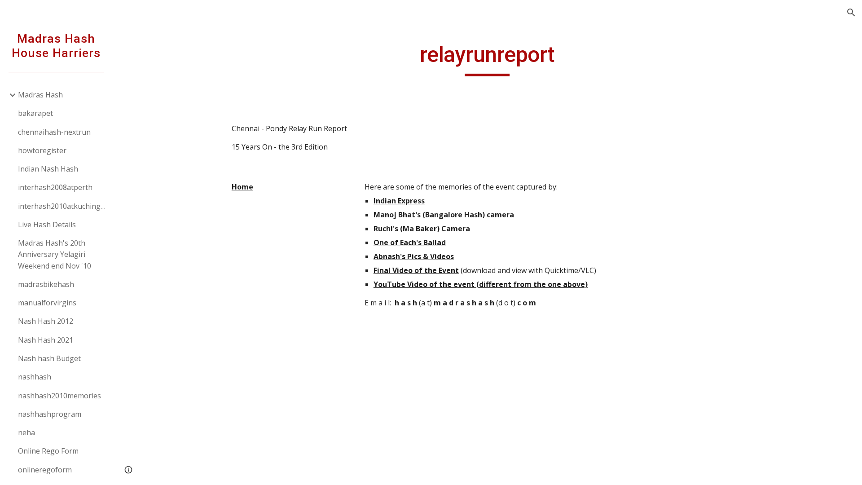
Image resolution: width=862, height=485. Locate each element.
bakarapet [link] (35, 113)
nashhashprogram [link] (49, 414)
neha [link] (26, 432)
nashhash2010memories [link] (59, 396)
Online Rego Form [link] (48, 451)
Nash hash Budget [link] (49, 358)
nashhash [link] (34, 377)
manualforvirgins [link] (47, 303)
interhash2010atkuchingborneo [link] (62, 206)
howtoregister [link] (42, 150)
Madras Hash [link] (40, 95)
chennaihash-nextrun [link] (54, 132)
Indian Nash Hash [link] (48, 169)
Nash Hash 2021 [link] (45, 340)
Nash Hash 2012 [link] (45, 321)
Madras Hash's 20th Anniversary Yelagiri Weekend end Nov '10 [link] (54, 254)
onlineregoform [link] (45, 470)
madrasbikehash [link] (46, 284)
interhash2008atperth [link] (55, 187)
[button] (851, 12)
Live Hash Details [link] (47, 224)
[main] (487, 59)
